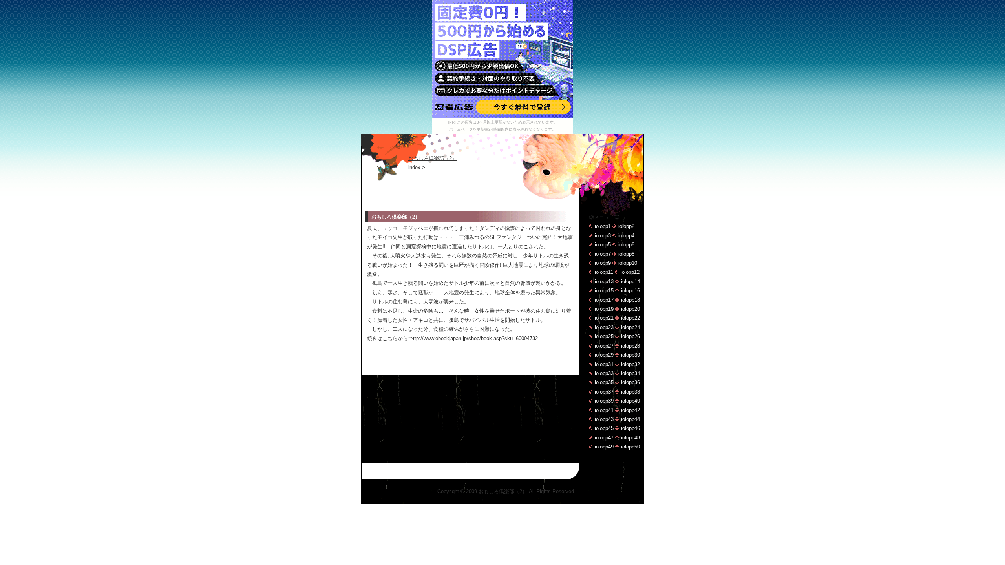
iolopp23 (604, 327)
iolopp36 (630, 382)
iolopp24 (630, 327)
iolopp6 (626, 245)
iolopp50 (630, 447)
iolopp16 (630, 290)
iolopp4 (626, 236)
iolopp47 (604, 438)
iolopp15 (604, 290)
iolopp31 (604, 364)
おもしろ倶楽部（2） (432, 158)
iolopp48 (630, 438)
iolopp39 (604, 401)
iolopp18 (630, 300)
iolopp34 (630, 373)
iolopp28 (630, 346)
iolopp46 (630, 428)
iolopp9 (603, 263)
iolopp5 (603, 245)
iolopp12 (630, 272)
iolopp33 (604, 373)
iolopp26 (630, 336)
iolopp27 (604, 346)
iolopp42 (630, 410)
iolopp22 (630, 318)
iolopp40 (630, 401)
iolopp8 (626, 254)
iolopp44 (630, 419)
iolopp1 (603, 226)
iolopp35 (604, 382)
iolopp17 (604, 300)
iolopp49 (604, 447)
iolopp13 (604, 281)
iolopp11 (604, 272)
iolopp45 (604, 428)
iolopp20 (630, 309)
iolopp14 (630, 281)
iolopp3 (603, 236)
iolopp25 (604, 336)
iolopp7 (603, 254)
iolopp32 (630, 364)
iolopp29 (604, 355)
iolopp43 (604, 419)
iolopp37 (604, 392)
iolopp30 (630, 355)
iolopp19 (604, 309)
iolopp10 (627, 263)
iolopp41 (604, 410)
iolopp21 (604, 318)
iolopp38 (630, 392)
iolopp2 (626, 226)
